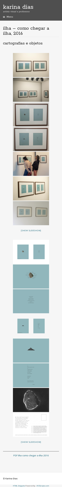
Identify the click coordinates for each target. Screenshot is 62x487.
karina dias (18, 7)
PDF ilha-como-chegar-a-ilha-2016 (31, 455)
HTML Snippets (19, 486)
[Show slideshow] (31, 230)
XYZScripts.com (43, 486)
